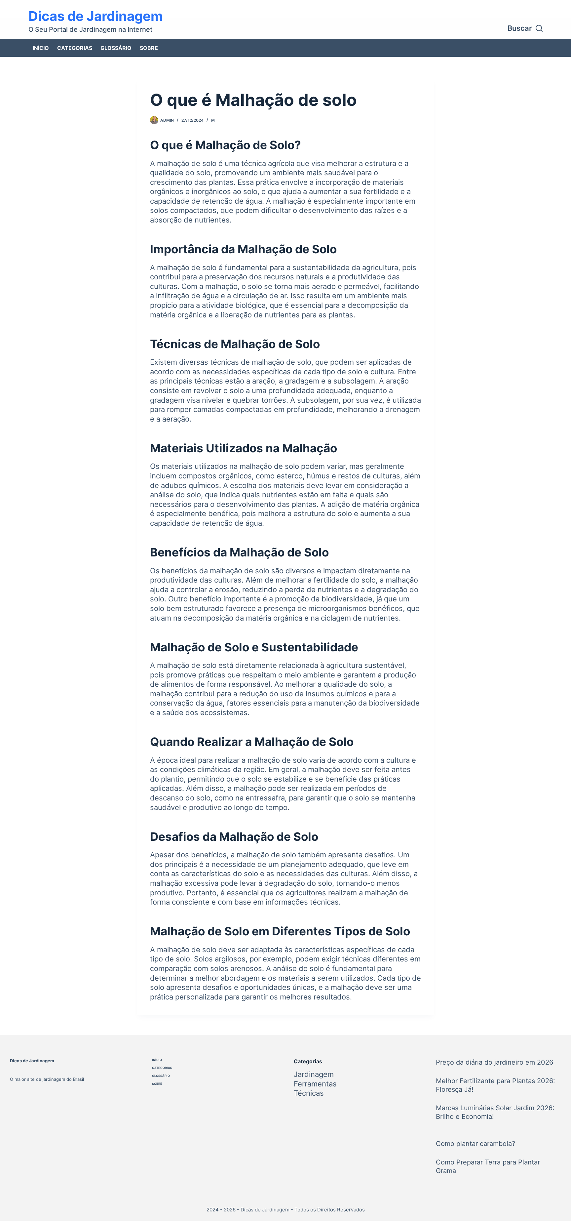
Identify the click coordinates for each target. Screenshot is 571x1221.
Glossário (116, 48)
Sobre (149, 48)
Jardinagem (314, 1074)
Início (41, 48)
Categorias (74, 48)
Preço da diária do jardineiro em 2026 (494, 1062)
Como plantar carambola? (475, 1144)
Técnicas (309, 1093)
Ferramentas (315, 1083)
